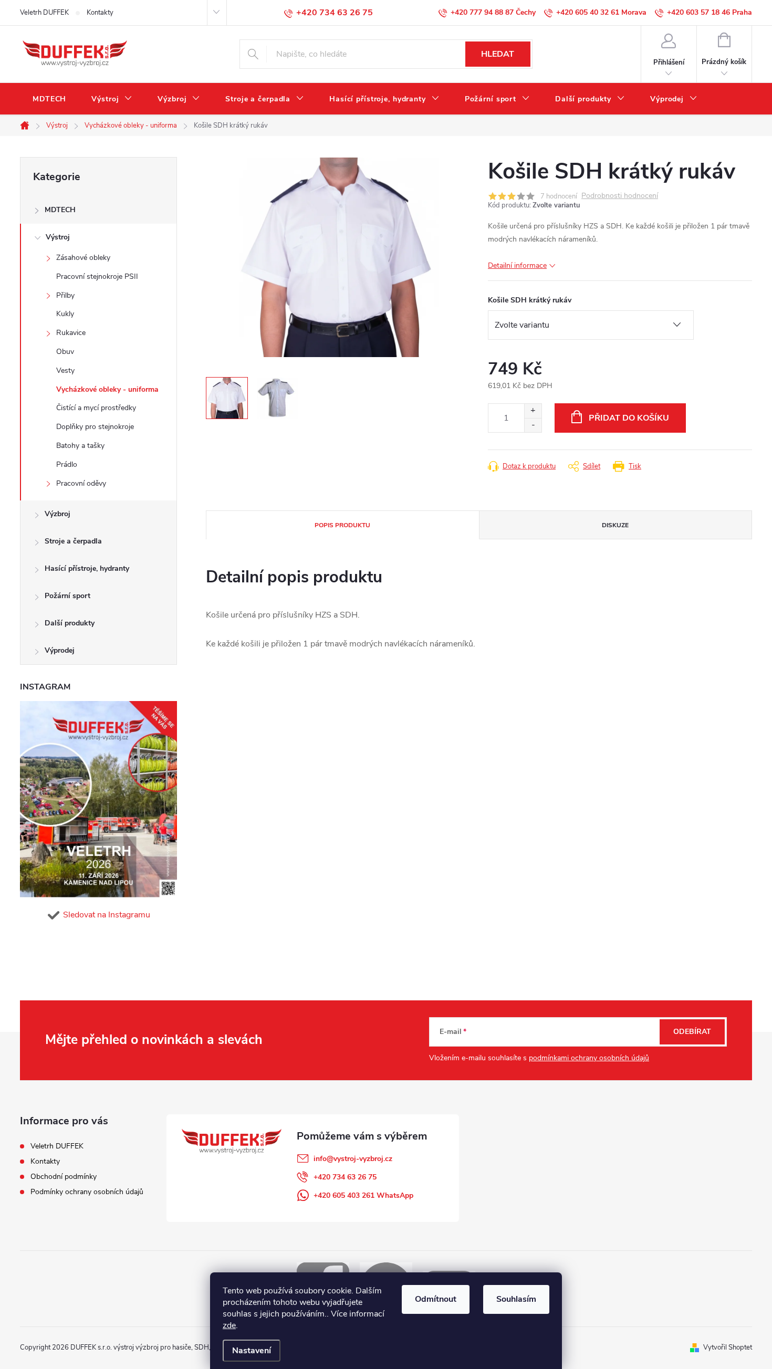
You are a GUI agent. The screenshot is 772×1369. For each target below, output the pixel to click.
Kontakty (100, 12)
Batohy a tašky (80, 446)
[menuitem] (49, 99)
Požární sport (67, 596)
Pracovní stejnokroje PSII (97, 276)
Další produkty (70, 623)
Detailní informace (517, 265)
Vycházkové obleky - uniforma (107, 389)
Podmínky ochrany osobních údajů (86, 1192)
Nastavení (251, 1350)
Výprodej (60, 650)
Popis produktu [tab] (342, 525)
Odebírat (692, 1032)
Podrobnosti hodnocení (619, 196)
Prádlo (66, 464)
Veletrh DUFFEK (44, 12)
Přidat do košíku (629, 418)
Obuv (65, 352)
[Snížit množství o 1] (532, 425)
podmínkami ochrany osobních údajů (589, 1058)
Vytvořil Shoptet (727, 1347)
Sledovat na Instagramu (106, 915)
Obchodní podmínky (63, 1177)
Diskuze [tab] (615, 525)
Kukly (65, 314)
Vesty (65, 370)
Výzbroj (57, 514)
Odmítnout (435, 1299)
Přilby (65, 295)
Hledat (497, 54)
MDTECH (60, 210)
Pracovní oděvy (81, 483)
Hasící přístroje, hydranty (87, 568)
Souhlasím (516, 1299)
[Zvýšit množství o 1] (532, 411)
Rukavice (71, 333)
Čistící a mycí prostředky (96, 408)
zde (229, 1325)
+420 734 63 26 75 (345, 1177)
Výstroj (58, 237)
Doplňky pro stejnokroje (95, 427)
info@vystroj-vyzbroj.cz (353, 1159)
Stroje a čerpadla (73, 541)
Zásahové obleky (83, 258)
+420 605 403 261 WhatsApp (363, 1195)
